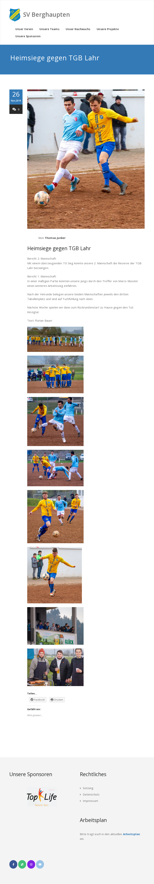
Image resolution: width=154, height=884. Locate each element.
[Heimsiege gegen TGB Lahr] (86, 159)
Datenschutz (91, 794)
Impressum (90, 801)
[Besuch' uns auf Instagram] (31, 864)
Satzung (88, 788)
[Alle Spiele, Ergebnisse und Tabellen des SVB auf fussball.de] (22, 864)
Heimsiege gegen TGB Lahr (59, 248)
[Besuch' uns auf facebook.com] (13, 864)
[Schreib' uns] (40, 864)
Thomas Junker (55, 238)
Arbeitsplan (131, 834)
